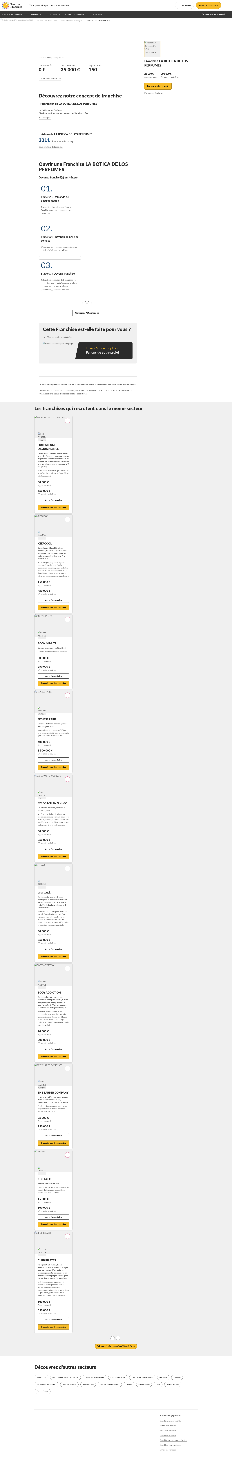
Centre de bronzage (117, 1377)
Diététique (163, 1377)
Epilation (177, 1377)
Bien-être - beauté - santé (94, 1377)
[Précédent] (84, 303)
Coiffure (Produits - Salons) (142, 1377)
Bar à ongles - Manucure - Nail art (65, 1377)
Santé (158, 1384)
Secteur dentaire (173, 1384)
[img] (26, 14)
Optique (129, 1384)
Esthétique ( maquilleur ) (46, 1384)
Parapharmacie (144, 1384)
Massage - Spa (88, 1384)
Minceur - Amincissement (109, 1384)
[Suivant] (90, 303)
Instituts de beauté (69, 1384)
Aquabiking (41, 1377)
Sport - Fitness (42, 1391)
